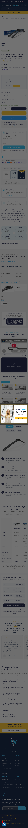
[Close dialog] (26, 405)
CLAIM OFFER (20, 418)
